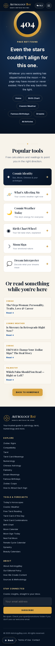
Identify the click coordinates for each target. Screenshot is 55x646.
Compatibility (9, 447)
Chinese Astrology (12, 465)
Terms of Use (24, 640)
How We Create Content (15, 575)
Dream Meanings (11, 474)
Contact (36, 640)
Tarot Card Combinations (15, 520)
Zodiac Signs (9, 443)
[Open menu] (49, 6)
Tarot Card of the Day (13, 516)
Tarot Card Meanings (13, 456)
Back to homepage (27, 392)
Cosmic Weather (27, 106)
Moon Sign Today (11, 533)
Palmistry (7, 470)
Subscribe (27, 610)
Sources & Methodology (14, 579)
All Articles (27, 121)
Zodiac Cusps (10, 483)
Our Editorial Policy (12, 570)
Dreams (40, 114)
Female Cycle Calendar (14, 542)
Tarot (5, 452)
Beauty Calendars (11, 551)
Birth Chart (34, 98)
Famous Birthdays (20, 114)
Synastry (7, 547)
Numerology (9, 461)
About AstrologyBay (12, 566)
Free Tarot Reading (12, 511)
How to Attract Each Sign (15, 488)
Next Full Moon (10, 538)
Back (9, 640)
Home (18, 98)
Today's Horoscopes (13, 502)
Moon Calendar (10, 529)
